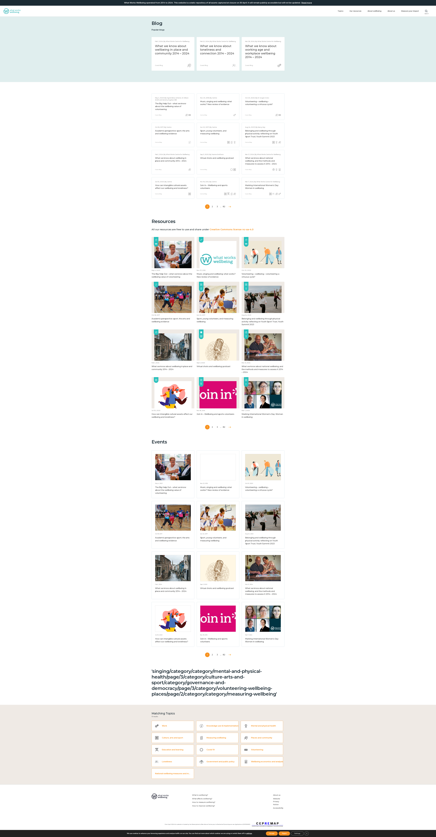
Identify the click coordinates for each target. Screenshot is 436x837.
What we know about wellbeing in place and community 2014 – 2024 (262, 49)
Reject (284, 833)
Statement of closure (170, 46)
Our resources (355, 11)
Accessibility (278, 808)
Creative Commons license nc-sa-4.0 (231, 229)
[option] (173, 54)
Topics (340, 11)
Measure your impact (410, 11)
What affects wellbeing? (202, 799)
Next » (229, 206)
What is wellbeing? (200, 795)
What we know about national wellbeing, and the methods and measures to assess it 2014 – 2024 (217, 53)
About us (391, 11)
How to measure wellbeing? (203, 802)
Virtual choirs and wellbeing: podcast (217, 158)
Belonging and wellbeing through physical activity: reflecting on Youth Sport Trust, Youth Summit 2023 (261, 134)
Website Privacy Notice (276, 802)
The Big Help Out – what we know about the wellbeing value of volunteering (170, 106)
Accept (271, 833)
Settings (297, 833)
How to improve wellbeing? (203, 806)
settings (249, 833)
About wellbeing (374, 11)
